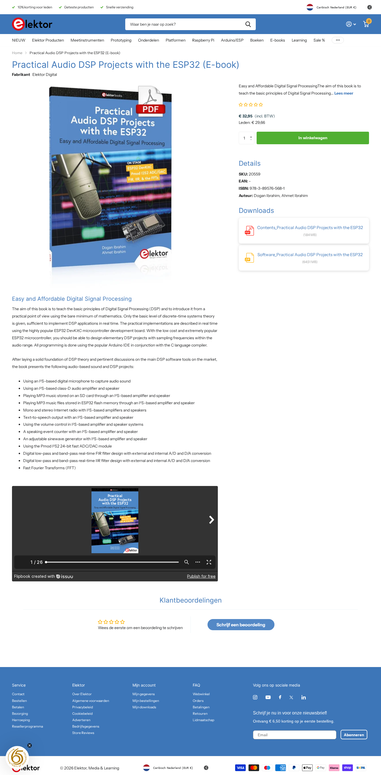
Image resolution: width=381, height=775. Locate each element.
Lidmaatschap (203, 720)
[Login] (351, 24)
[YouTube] (268, 697)
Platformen (175, 40)
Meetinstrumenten (87, 40)
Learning (299, 40)
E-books (277, 40)
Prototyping (121, 40)
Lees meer (343, 93)
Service (19, 685)
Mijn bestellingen (145, 701)
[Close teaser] (29, 745)
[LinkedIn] (304, 697)
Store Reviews (83, 733)
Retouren (200, 713)
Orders (198, 701)
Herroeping (21, 720)
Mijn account (144, 685)
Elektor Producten (48, 40)
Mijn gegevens (143, 694)
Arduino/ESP (232, 40)
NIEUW (18, 40)
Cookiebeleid (82, 713)
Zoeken (248, 24)
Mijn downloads (144, 707)
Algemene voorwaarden (90, 701)
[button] (251, 104)
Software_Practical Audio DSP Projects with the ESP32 (310, 254)
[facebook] (280, 697)
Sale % (319, 40)
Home (17, 52)
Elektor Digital (44, 74)
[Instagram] (255, 697)
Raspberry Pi (203, 40)
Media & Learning (103, 768)
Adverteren (81, 720)
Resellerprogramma (27, 726)
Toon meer (338, 40)
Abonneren (354, 734)
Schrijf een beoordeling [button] (240, 624)
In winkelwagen (312, 138)
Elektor (78, 685)
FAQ (196, 685)
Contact (18, 694)
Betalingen (201, 707)
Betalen (18, 707)
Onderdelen (148, 40)
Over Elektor (82, 694)
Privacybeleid (82, 707)
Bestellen (19, 701)
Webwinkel (201, 694)
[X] (291, 697)
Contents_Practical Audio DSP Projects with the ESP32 (310, 227)
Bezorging (20, 713)
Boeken (257, 40)
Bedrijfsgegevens (85, 726)
